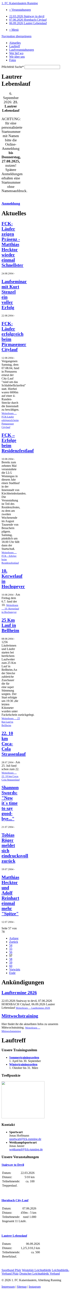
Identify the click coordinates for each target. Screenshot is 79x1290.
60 (10, 966)
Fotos (12, 60)
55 (10, 948)
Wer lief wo (16, 53)
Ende (12, 973)
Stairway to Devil (13, 1164)
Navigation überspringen (16, 36)
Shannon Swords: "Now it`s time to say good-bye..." (10, 803)
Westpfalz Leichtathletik (36, 1270)
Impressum (8, 1286)
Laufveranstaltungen (21, 49)
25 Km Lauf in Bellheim (10, 625)
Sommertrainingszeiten (24, 1057)
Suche (13, 66)
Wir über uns (17, 56)
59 (10, 962)
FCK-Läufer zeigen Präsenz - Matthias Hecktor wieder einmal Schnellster (12, 244)
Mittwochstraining (20, 1015)
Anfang (13, 938)
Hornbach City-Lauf (15, 1200)
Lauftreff (14, 46)
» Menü (14, 29)
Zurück (13, 941)
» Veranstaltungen (20, 9)
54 (10, 945)
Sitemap (22, 1286)
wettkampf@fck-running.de (26, 1149)
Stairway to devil (26, 16)
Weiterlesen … (10, 420)
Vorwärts (14, 969)
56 (10, 952)
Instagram (35, 1286)
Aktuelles (15, 42)
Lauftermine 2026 (19, 992)
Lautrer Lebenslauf (28, 23)
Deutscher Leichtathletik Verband (39, 1273)
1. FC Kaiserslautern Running (20, 3)
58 (10, 959)
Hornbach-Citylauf (28, 19)
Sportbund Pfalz (11, 1270)
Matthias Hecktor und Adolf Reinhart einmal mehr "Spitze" (10, 895)
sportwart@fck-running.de (25, 1139)
